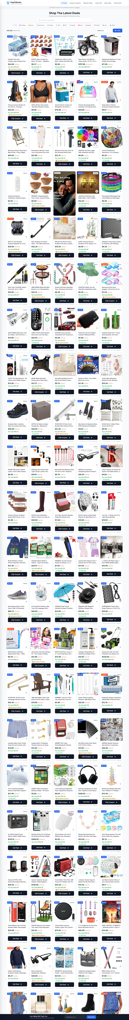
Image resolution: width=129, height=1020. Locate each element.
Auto (105, 25)
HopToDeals (15, 2)
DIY (66, 25)
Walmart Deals (88, 3)
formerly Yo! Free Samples (15, 4)
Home (31, 25)
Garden (51, 25)
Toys (81, 25)
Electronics (41, 25)
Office (113, 25)
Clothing (23, 25)
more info (77, 7)
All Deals (64, 3)
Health (97, 25)
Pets (59, 25)
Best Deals (108, 3)
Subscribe (91, 1017)
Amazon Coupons (75, 3)
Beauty (89, 25)
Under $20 (98, 3)
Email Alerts (118, 3)
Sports (73, 25)
